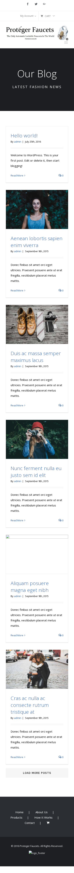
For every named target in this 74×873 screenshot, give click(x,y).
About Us (41, 812)
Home (19, 812)
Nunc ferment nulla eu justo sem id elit (36, 471)
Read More (17, 175)
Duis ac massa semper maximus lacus (36, 357)
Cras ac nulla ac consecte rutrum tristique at (30, 705)
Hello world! (24, 135)
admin (17, 141)
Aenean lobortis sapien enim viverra (36, 242)
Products (16, 817)
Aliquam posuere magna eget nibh (30, 586)
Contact (30, 823)
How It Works (43, 817)
